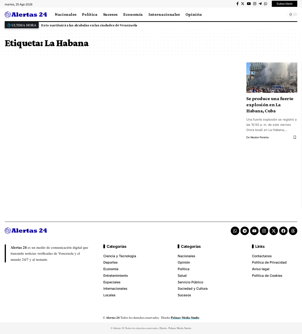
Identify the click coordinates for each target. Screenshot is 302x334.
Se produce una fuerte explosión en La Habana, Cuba (270, 105)
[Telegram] (260, 4)
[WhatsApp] (265, 4)
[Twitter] (243, 4)
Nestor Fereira (259, 137)
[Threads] (293, 231)
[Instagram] (254, 4)
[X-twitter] (273, 231)
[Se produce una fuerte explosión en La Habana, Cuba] (271, 77)
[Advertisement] (120, 135)
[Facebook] (237, 4)
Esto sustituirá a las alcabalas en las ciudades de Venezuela (89, 25)
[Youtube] (254, 231)
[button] (292, 25)
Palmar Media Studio (185, 317)
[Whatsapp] (235, 231)
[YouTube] (249, 4)
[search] (282, 14)
